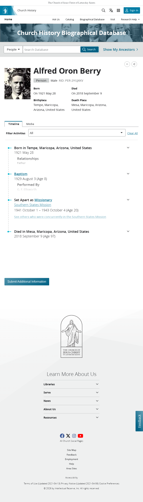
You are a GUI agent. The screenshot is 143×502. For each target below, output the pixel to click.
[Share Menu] (134, 64)
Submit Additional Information (26, 281)
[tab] (13, 124)
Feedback (139, 421)
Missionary (43, 199)
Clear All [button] (132, 133)
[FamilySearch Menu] (127, 64)
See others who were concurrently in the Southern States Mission (60, 217)
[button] (73, 151)
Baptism (20, 173)
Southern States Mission (32, 204)
